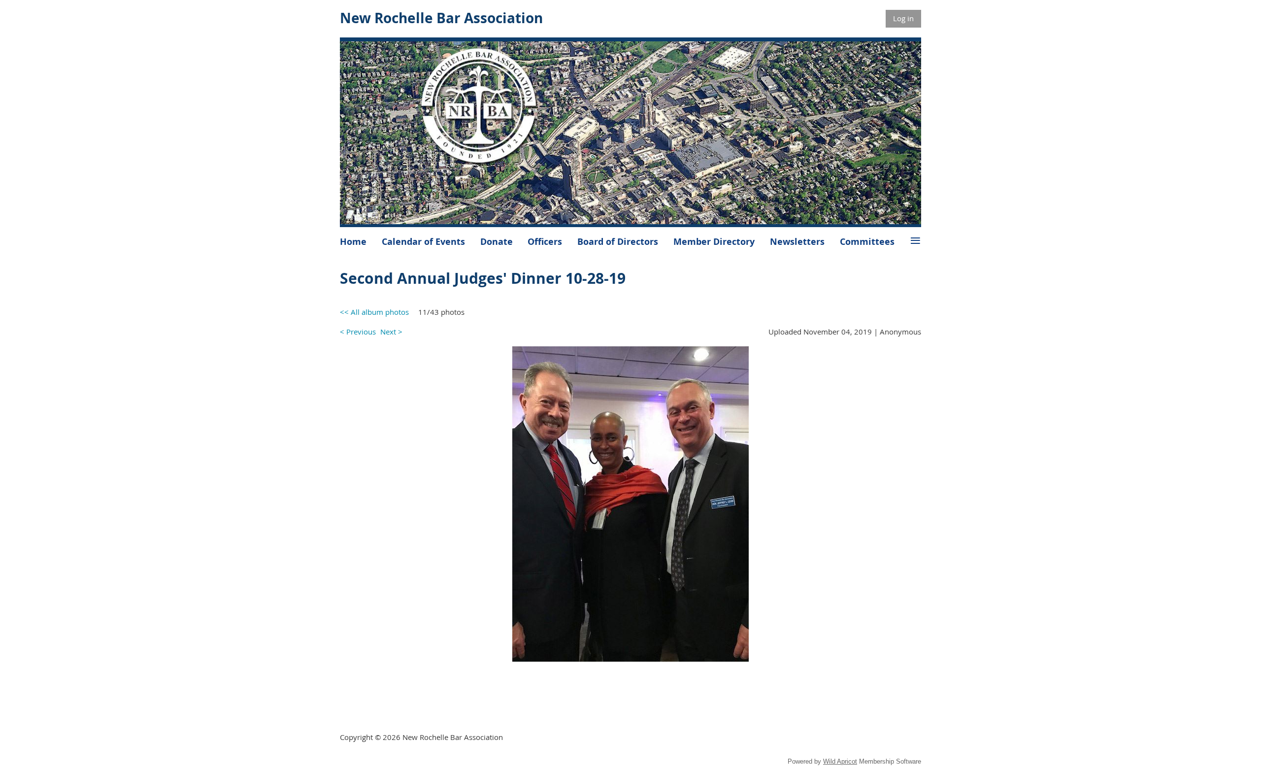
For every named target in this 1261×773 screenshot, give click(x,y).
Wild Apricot (840, 761)
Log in (903, 18)
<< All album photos (374, 312)
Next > (391, 331)
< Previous (358, 331)
